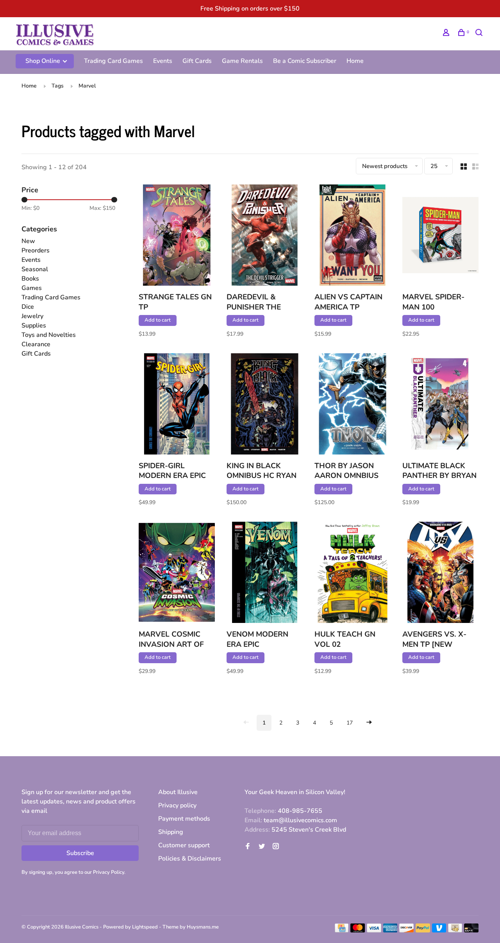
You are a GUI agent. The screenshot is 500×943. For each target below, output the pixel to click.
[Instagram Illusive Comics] (276, 847)
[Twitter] (262, 847)
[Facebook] (248, 847)
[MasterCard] (357, 930)
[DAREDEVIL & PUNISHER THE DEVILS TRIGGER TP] (265, 236)
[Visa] (374, 930)
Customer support (184, 845)
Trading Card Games (113, 61)
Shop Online (43, 61)
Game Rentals (242, 61)
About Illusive (178, 792)
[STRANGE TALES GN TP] (177, 236)
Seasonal (34, 269)
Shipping (170, 832)
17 (349, 722)
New (28, 241)
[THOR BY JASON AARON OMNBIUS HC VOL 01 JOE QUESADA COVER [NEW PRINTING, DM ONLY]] (352, 405)
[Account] (447, 34)
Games (31, 288)
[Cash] (455, 930)
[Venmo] (439, 930)
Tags (58, 85)
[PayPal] (423, 930)
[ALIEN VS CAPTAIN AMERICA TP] (352, 236)
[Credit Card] (342, 930)
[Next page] (369, 723)
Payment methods (184, 818)
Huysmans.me (203, 926)
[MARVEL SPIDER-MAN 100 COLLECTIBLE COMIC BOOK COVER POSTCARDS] (440, 236)
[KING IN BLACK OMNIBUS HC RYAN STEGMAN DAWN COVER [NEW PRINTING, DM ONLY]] (265, 405)
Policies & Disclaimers (189, 858)
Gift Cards (197, 61)
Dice (27, 306)
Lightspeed (145, 926)
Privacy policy (177, 805)
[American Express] (390, 930)
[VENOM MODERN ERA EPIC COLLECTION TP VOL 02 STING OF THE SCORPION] (265, 574)
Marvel (87, 85)
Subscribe (80, 853)
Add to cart (158, 320)
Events (162, 61)
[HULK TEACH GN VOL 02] (352, 574)
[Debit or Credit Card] (471, 930)
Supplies (33, 325)
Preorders (35, 250)
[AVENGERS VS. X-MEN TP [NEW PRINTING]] (440, 574)
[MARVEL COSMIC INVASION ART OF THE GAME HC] (177, 574)
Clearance (35, 344)
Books (30, 278)
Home (355, 61)
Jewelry (32, 316)
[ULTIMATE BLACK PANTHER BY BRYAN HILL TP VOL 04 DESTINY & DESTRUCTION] (440, 405)
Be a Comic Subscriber (304, 61)
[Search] (479, 34)
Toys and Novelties (48, 335)
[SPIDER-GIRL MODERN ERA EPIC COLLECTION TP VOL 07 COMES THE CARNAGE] (177, 405)
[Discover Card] (406, 930)
